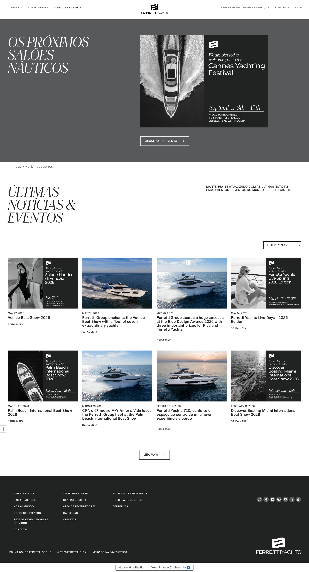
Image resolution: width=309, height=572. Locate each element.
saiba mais (15, 324)
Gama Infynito (24, 493)
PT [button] (296, 7)
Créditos (69, 519)
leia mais (150, 454)
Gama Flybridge (25, 500)
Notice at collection (132, 567)
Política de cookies (127, 500)
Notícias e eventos (67, 7)
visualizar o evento (160, 140)
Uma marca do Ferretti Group (29, 552)
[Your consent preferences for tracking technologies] (3, 429)
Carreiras (70, 513)
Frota (15, 7)
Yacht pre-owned (75, 493)
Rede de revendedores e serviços (245, 7)
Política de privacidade (130, 493)
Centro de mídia (74, 500)
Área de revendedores (79, 506)
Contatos (282, 7)
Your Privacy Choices (166, 567)
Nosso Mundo (38, 7)
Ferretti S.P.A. (77, 552)
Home (17, 166)
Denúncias (120, 506)
